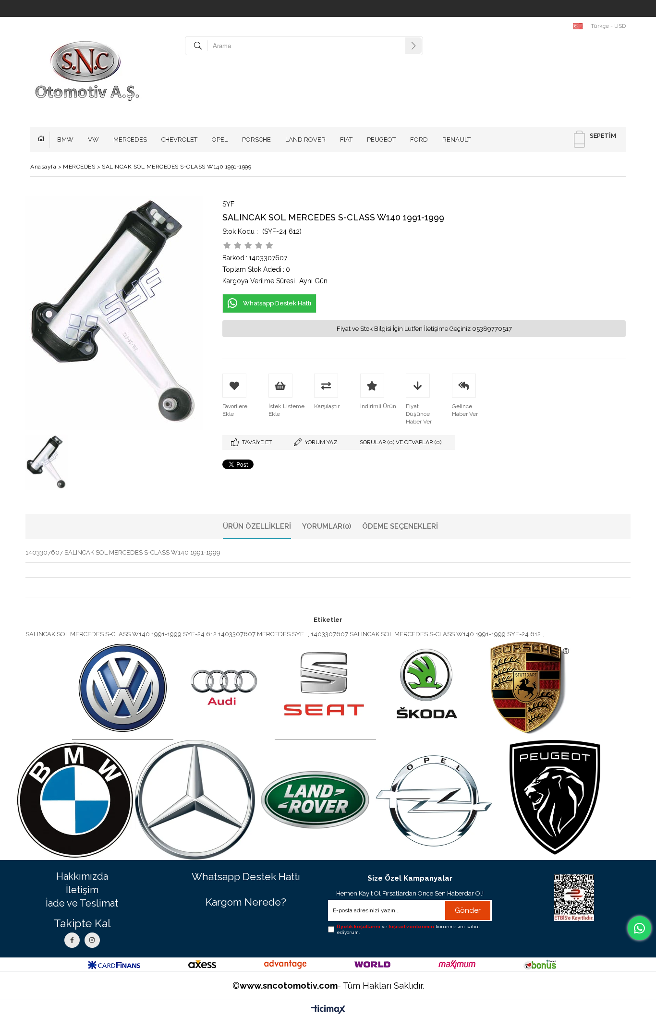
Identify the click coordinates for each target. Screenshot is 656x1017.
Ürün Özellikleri (257, 526)
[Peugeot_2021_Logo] (555, 797)
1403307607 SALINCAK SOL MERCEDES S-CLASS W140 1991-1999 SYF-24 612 (426, 634)
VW (93, 139)
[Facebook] (72, 940)
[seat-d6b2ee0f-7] (325, 688)
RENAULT (456, 139)
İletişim (82, 890)
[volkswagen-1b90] (122, 688)
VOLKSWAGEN (43, 140)
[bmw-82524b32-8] (75, 800)
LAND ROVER (305, 139)
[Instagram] (92, 940)
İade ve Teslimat (82, 903)
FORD (419, 139)
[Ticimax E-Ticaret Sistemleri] (328, 1010)
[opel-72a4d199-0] (435, 800)
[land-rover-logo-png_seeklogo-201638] (315, 800)
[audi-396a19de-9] (224, 688)
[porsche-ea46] (528, 688)
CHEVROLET (179, 139)
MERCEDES (130, 139)
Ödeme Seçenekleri (400, 526)
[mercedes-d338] (195, 800)
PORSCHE (256, 139)
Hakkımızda (82, 876)
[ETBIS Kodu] (574, 897)
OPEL (220, 139)
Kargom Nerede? (246, 902)
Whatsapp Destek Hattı (246, 877)
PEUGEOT (381, 139)
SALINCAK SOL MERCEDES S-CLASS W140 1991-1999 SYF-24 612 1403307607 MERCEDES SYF (165, 634)
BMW (65, 139)
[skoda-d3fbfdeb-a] (426, 688)
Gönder (468, 910)
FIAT (346, 139)
